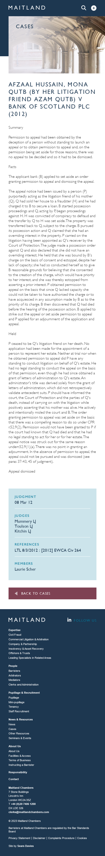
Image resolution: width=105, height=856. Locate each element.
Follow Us (84, 620)
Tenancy (14, 706)
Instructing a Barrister (21, 764)
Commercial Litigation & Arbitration (29, 639)
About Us (14, 751)
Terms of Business (20, 760)
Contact (14, 779)
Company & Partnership (23, 644)
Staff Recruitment (19, 711)
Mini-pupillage (16, 702)
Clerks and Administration (24, 684)
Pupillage (14, 697)
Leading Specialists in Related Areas (30, 657)
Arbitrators (15, 675)
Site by (21, 845)
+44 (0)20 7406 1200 (23, 803)
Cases (12, 729)
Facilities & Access (20, 755)
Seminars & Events (20, 738)
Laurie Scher (25, 569)
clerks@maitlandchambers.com (29, 812)
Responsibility (18, 772)
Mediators (14, 679)
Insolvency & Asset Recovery (26, 648)
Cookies (82, 838)
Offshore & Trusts (19, 653)
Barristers (14, 670)
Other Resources (19, 733)
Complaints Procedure (61, 838)
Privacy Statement (19, 838)
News (12, 724)
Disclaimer (39, 838)
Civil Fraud (15, 634)
